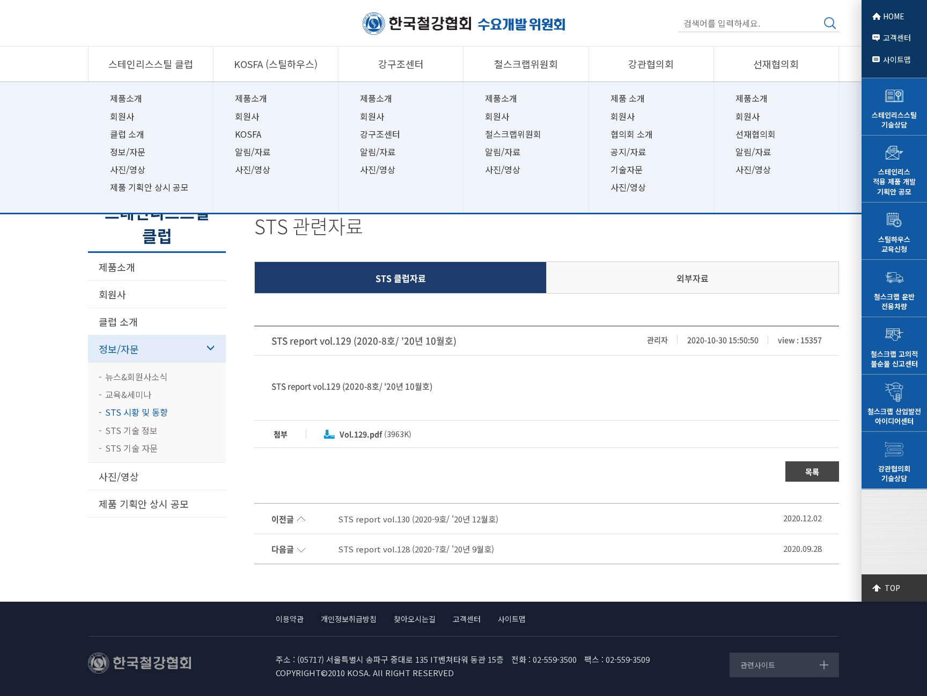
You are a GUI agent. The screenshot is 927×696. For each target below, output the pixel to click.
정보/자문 (127, 151)
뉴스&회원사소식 (136, 376)
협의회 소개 (631, 134)
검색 (830, 23)
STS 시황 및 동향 (136, 412)
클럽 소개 (127, 134)
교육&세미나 (128, 394)
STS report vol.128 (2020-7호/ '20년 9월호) (416, 549)
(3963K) (375, 434)
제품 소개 (627, 98)
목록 (812, 471)
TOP (892, 587)
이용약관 (290, 618)
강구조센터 (380, 134)
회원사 (122, 116)
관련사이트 (757, 665)
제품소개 (126, 98)
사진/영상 (127, 169)
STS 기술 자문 (131, 447)
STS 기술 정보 (131, 430)
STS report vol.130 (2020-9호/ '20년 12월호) (418, 519)
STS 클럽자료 (401, 278)
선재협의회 (755, 134)
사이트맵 (897, 59)
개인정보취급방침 (349, 618)
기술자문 (626, 169)
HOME (893, 16)
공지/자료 (628, 151)
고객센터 (897, 37)
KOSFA (248, 134)
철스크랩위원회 (513, 134)
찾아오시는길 (415, 618)
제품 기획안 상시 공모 (149, 187)
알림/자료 (252, 151)
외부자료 (692, 278)
